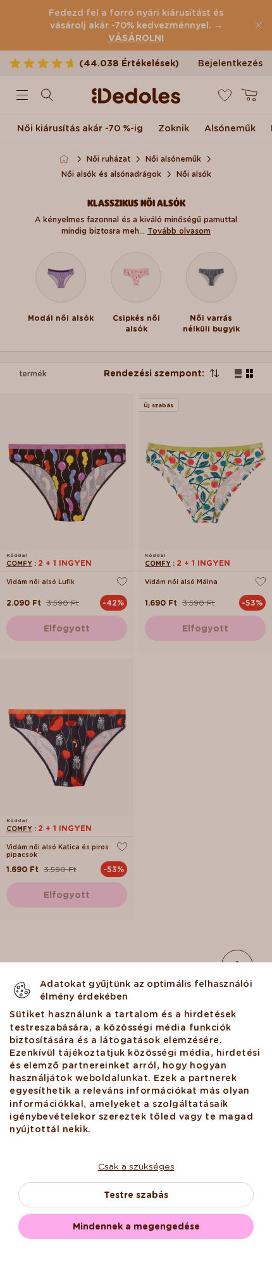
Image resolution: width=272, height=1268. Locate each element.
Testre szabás (136, 1195)
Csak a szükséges (136, 1166)
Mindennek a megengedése (136, 1226)
